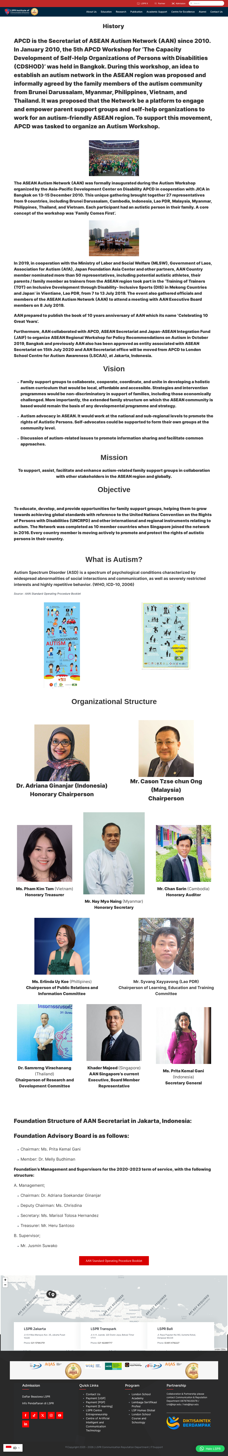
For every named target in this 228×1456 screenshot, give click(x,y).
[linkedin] (25, 1423)
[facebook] (25, 1415)
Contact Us (93, 1394)
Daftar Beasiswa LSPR (36, 1396)
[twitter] (42, 1415)
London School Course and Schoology (141, 1418)
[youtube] (59, 1415)
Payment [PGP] (95, 1402)
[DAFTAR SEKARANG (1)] (21, 9)
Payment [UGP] (95, 1398)
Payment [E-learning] (99, 1406)
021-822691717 (105, 1343)
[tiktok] (34, 1415)
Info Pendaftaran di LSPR (38, 1403)
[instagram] (51, 1415)
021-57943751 (38, 1343)
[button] (53, 1295)
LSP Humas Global (143, 1410)
